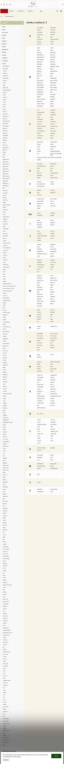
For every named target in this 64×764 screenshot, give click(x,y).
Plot (51, 343)
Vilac (51, 457)
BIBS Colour (40, 80)
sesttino (52, 380)
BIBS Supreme (40, 87)
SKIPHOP (52, 382)
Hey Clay (52, 203)
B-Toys (52, 48)
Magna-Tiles (53, 278)
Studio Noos (40, 403)
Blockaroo (40, 94)
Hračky (4, 46)
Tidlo (51, 427)
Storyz (52, 401)
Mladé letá (40, 294)
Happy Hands (53, 199)
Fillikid (52, 182)
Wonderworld (54, 468)
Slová (51, 384)
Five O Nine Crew (41, 184)
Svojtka (52, 405)
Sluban (39, 389)
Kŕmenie (4, 35)
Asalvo (52, 41)
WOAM (51, 466)
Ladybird (39, 260)
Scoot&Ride (40, 377)
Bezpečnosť (5, 49)
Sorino (39, 394)
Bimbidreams (40, 92)
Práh (38, 347)
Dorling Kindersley (55, 151)
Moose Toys (40, 301)
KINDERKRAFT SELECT (42, 254)
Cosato (52, 129)
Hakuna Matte (40, 199)
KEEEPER (39, 244)
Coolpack (39, 129)
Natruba (52, 312)
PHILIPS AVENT (53, 338)
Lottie (39, 269)
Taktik (39, 422)
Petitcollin (53, 336)
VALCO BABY (40, 455)
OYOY (38, 329)
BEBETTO (39, 73)
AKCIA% (4, 55)
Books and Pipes (41, 99)
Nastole (52, 310)
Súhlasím (56, 756)
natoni (39, 312)
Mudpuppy (52, 301)
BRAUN (51, 101)
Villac (51, 460)
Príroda (52, 347)
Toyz (38, 436)
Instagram (4, 4)
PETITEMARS (40, 338)
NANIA (38, 310)
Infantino (39, 222)
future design (40, 186)
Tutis (51, 441)
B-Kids (38, 48)
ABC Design (53, 27)
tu (20, 757)
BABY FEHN (52, 57)
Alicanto (52, 34)
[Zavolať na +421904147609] (7, 4)
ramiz (38, 364)
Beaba (51, 69)
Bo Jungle (52, 94)
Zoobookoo (40, 492)
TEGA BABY (53, 422)
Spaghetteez (53, 394)
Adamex (39, 30)
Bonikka (52, 97)
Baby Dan (52, 55)
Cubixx (52, 136)
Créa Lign (52, 133)
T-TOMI (38, 420)
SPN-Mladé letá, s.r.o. (55, 396)
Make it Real (40, 280)
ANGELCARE (39, 39)
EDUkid (52, 166)
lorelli (52, 267)
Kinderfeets (40, 251)
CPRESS (39, 133)
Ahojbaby (52, 30)
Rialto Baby (53, 369)
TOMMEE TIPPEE (54, 431)
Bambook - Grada (54, 66)
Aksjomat (39, 32)
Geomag (39, 190)
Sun (38, 405)
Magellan (39, 276)
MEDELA (52, 285)
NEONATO (39, 317)
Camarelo (52, 110)
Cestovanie (5, 32)
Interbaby (39, 227)
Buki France (40, 106)
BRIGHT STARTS (41, 104)
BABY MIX (52, 59)
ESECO (51, 175)
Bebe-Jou (39, 71)
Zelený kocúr (53, 489)
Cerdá (51, 119)
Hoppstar (52, 206)
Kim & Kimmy (53, 249)
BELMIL (51, 73)
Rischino (39, 371)
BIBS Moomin (40, 85)
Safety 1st (40, 375)
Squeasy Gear (40, 398)
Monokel (39, 299)
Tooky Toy (40, 434)
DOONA (39, 151)
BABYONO (52, 62)
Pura (38, 350)
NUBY (51, 319)
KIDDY (38, 247)
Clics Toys (40, 122)
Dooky (52, 149)
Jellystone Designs (42, 236)
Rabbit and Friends (55, 362)
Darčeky (4, 52)
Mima (38, 292)
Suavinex (52, 403)
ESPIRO (39, 178)
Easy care (39, 164)
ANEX (51, 37)
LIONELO (52, 265)
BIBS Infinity (53, 83)
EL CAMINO (5, 61)
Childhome (39, 215)
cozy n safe (53, 131)
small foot (53, 389)
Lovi (51, 269)
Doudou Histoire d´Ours (43, 157)
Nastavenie (5, 760)
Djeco (38, 146)
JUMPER (39, 240)
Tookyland (53, 434)
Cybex (51, 138)
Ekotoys (39, 173)
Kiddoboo (52, 244)
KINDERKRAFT (53, 251)
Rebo (51, 364)
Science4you (53, 375)
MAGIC (51, 276)
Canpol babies (40, 112)
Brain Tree (39, 101)
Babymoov (39, 62)
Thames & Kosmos (41, 424)
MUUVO (52, 303)
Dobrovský (53, 146)
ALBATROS (52, 32)
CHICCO (39, 213)
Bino (51, 92)
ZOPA (51, 492)
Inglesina (39, 225)
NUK (38, 321)
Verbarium (39, 457)
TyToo (39, 443)
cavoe (38, 117)
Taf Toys (52, 420)
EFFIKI (38, 168)
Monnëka (52, 296)
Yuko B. (39, 482)
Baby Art (39, 52)
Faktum (39, 182)
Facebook (1, 4)
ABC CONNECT (40, 27)
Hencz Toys (40, 203)
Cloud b (39, 124)
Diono (51, 144)
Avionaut (39, 44)
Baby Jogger (40, 59)
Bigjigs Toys (53, 90)
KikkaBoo (39, 249)
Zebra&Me (39, 489)
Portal (52, 345)
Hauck (51, 201)
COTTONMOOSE (41, 131)
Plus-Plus (39, 345)
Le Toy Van (53, 262)
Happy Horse (40, 201)
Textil (3, 38)
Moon (51, 299)
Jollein (39, 238)
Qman (38, 355)
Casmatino (53, 115)
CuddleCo (39, 138)
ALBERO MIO (40, 34)
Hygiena (4, 41)
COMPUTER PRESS (41, 126)
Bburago (39, 69)
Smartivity (40, 391)
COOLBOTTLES (53, 126)
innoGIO (52, 225)
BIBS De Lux (39, 83)
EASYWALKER (53, 164)
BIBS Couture (53, 80)
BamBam (39, 66)
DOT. (38, 153)
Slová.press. (40, 387)
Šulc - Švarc (40, 414)
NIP (51, 317)
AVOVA (51, 44)
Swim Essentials (41, 408)
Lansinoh (39, 262)
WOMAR (39, 468)
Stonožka (39, 401)
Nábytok (4, 44)
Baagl (51, 50)
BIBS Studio (53, 85)
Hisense (39, 206)
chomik (52, 215)
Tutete (39, 441)
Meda (38, 285)
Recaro (39, 366)
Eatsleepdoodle (41, 166)
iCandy (52, 220)
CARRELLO (5, 58)
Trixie (51, 436)
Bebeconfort (53, 71)
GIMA (38, 192)
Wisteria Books (41, 466)
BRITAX (52, 104)
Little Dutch (40, 267)
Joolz (52, 238)
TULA (51, 438)
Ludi (38, 272)
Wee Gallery (53, 464)
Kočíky (4, 30)
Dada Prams (40, 142)
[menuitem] (4, 11)
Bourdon (52, 99)
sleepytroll (40, 384)
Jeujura (52, 236)
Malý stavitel (53, 280)
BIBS (38, 78)
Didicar (39, 144)
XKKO (38, 474)
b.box (38, 50)
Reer (51, 366)
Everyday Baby (54, 178)
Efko (51, 168)
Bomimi (39, 97)
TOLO (38, 431)
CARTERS (39, 115)
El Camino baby (54, 173)
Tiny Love (52, 429)
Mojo (51, 294)
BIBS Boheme (53, 78)
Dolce (38, 149)
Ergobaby (39, 175)
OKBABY (39, 326)
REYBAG (39, 369)
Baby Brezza (40, 55)
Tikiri (38, 429)
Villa (38, 460)
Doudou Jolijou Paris (56, 157)
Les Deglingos (40, 265)
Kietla (52, 247)
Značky (4, 63)
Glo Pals (39, 195)
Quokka (39, 357)
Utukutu (39, 450)
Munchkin (39, 303)
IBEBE (38, 220)
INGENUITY (52, 222)
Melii (51, 287)
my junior (39, 306)
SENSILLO (39, 380)
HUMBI (38, 208)
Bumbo (52, 106)
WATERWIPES (40, 464)
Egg (38, 171)
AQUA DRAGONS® (54, 39)
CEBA (51, 117)
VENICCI (52, 455)
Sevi (38, 382)
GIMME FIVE (52, 192)
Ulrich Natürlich (41, 448)
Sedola (52, 377)
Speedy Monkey (41, 396)
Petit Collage (54, 333)
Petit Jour (40, 336)
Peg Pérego (40, 333)
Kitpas (52, 254)
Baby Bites (53, 52)
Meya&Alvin (40, 289)
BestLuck (39, 76)
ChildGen (52, 213)
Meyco (52, 289)
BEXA (51, 76)
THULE (38, 427)
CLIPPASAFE (53, 122)
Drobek (39, 160)
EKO (51, 171)
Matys (38, 283)
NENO (51, 314)
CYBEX (3, 27)
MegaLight (39, 287)
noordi (39, 319)
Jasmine (52, 233)
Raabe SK (39, 362)
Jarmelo (39, 233)
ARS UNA (39, 41)
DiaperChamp (53, 142)
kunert (52, 256)
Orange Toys (53, 326)
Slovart (52, 387)
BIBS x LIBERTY (53, 87)
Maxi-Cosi (52, 283)
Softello (52, 391)
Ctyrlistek (40, 136)
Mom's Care (40, 296)
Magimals (39, 278)
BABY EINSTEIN (40, 57)
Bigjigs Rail (40, 90)
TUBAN (38, 438)
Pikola (38, 340)
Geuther (52, 190)
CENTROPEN (40, 119)
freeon (52, 184)
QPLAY (51, 355)
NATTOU (39, 314)
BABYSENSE (39, 64)
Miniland (52, 292)
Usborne (52, 448)
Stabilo (52, 398)
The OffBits (53, 424)
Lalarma (52, 260)
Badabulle (53, 64)
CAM (38, 110)
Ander (38, 37)
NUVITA (52, 321)
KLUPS (38, 256)
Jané (38, 231)
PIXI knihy (52, 340)
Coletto (52, 124)
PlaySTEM (39, 343)
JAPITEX (52, 231)
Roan (51, 371)
